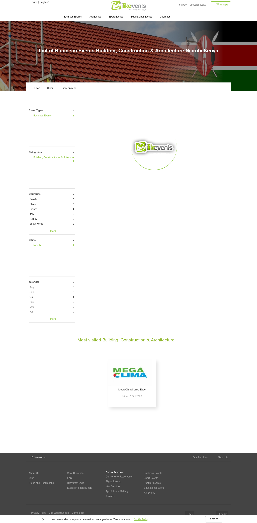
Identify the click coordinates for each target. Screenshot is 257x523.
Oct (52, 297)
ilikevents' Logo (75, 482)
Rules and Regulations (41, 482)
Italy (52, 214)
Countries (165, 16)
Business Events (72, 16)
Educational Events (141, 16)
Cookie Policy (141, 519)
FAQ (69, 478)
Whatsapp (222, 4)
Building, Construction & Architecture (53, 158)
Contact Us (78, 512)
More (154, 175)
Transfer (110, 496)
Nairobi (53, 245)
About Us (222, 457)
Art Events (95, 16)
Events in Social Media (79, 487)
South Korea (52, 223)
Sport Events (116, 16)
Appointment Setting (117, 491)
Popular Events (152, 482)
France (52, 209)
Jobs (31, 478)
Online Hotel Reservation (119, 476)
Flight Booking (113, 481)
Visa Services (113, 486)
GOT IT (214, 519)
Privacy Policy (38, 512)
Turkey (52, 218)
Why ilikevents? (75, 473)
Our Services (200, 457)
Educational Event (154, 487)
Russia (52, 199)
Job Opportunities (59, 512)
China (52, 204)
